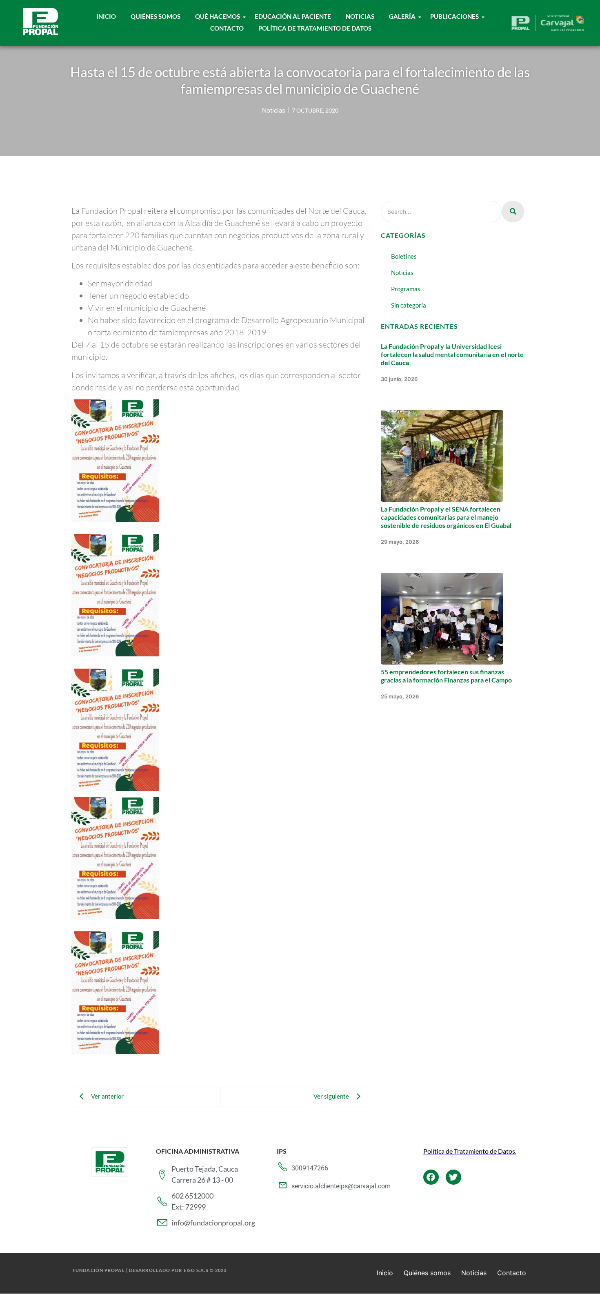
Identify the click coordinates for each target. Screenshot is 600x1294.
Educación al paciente (293, 16)
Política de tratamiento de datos (314, 28)
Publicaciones (454, 16)
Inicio (106, 16)
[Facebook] (431, 1177)
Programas (405, 288)
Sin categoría (408, 305)
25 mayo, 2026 (400, 696)
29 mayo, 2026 (400, 541)
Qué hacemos (217, 16)
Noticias (360, 16)
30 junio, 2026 (399, 379)
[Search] (513, 211)
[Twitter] (453, 1177)
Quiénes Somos (155, 16)
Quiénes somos (427, 1273)
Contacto (227, 28)
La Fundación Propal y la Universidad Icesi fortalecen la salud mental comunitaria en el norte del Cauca (452, 354)
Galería (402, 16)
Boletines (404, 256)
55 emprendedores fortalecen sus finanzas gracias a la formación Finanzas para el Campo (446, 676)
